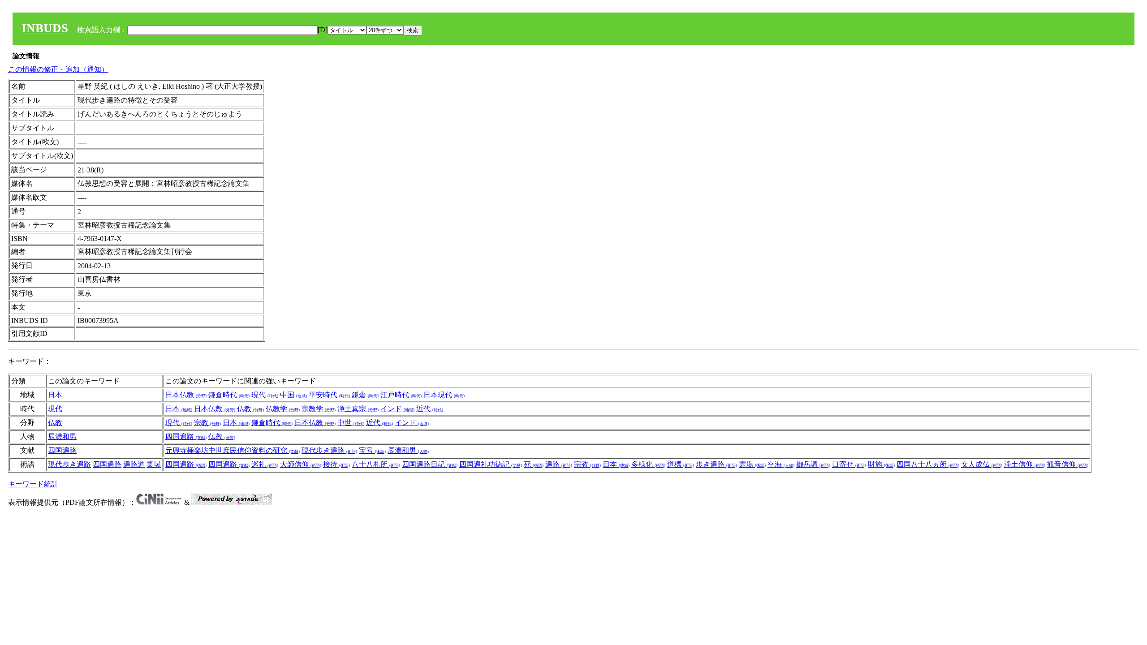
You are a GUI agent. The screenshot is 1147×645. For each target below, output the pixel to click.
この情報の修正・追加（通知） (58, 69)
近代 (429, 409)
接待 (336, 464)
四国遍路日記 (429, 464)
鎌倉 (365, 395)
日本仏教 (186, 395)
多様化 (648, 464)
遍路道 (134, 464)
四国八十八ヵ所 (928, 464)
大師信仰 (300, 464)
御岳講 (813, 464)
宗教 (207, 422)
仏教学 (283, 409)
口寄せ (849, 464)
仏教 (250, 409)
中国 (293, 395)
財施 (881, 464)
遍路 (558, 464)
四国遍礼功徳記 (490, 464)
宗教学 (319, 409)
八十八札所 (376, 464)
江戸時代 (401, 395)
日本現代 (444, 395)
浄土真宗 (358, 409)
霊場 (154, 464)
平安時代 (329, 395)
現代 (264, 395)
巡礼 (264, 464)
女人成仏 (981, 464)
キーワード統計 (33, 484)
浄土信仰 (1024, 464)
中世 (350, 422)
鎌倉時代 (229, 395)
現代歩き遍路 (329, 450)
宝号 (372, 450)
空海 (781, 464)
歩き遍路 (716, 464)
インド (397, 409)
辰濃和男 (62, 436)
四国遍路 (186, 436)
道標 (680, 464)
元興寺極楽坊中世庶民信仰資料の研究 (232, 450)
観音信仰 (1067, 464)
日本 (55, 395)
